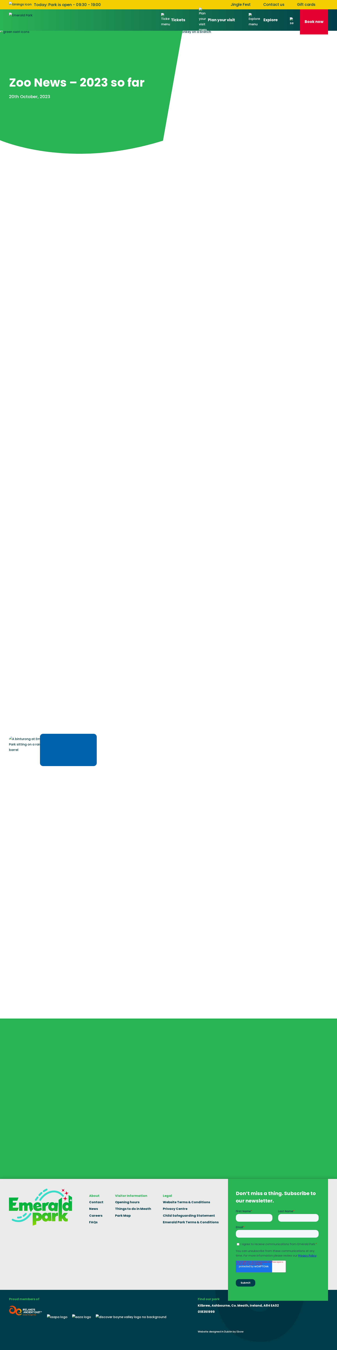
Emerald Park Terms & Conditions (191, 1222)
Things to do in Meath (133, 1209)
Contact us (273, 4)
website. (35, 353)
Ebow (240, 1331)
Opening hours (127, 1202)
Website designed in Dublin (215, 1331)
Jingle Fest (241, 4)
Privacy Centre (175, 1209)
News (93, 1209)
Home (13, 167)
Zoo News (46, 167)
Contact (96, 1202)
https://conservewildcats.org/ (66, 918)
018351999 (206, 1312)
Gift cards (306, 4)
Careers (95, 1215)
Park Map (123, 1215)
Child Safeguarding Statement (189, 1215)
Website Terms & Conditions (186, 1202)
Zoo (28, 167)
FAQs (93, 1222)
